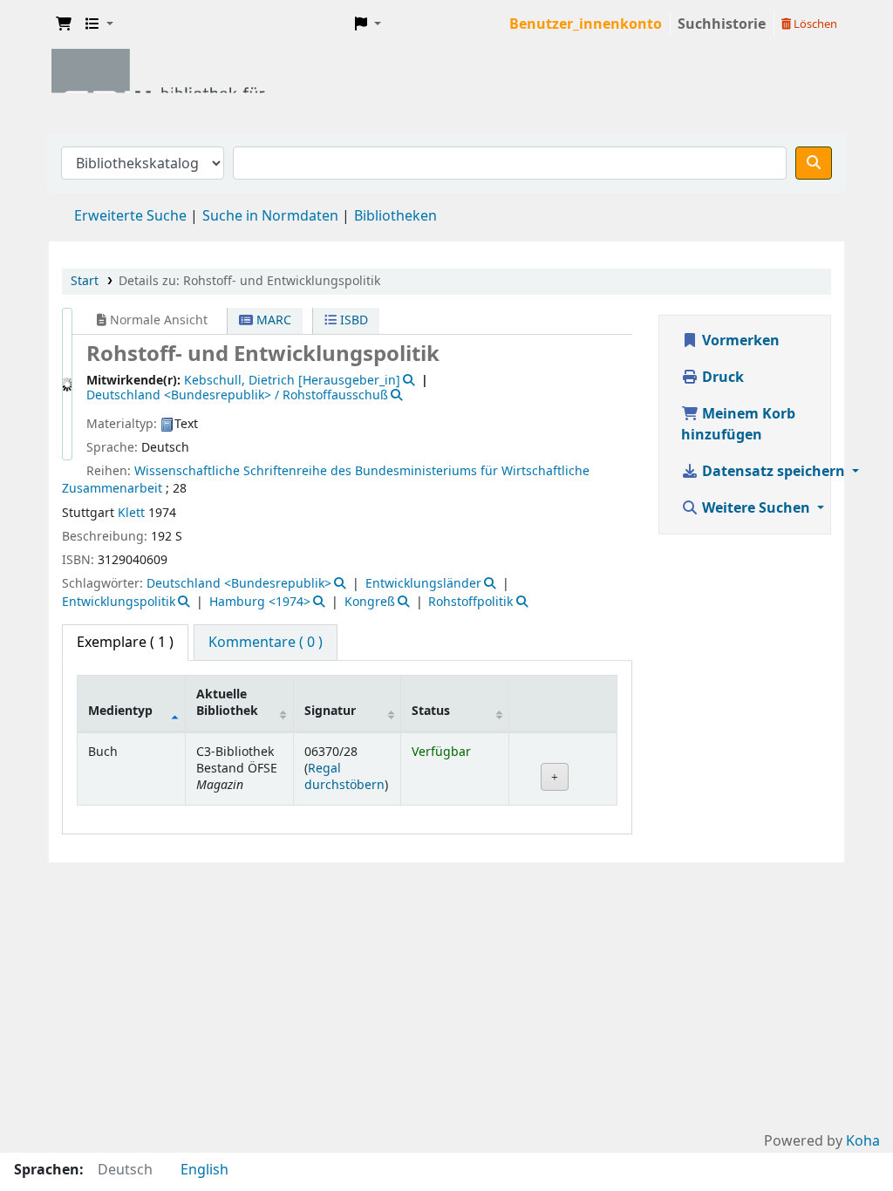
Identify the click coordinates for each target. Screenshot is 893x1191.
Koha (863, 1141)
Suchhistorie (722, 24)
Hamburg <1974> (259, 602)
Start (85, 281)
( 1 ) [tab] (125, 642)
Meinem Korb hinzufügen (738, 425)
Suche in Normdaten (270, 216)
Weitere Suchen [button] (756, 508)
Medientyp (120, 711)
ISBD (352, 320)
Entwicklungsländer (423, 584)
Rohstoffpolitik (470, 602)
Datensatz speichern (774, 471)
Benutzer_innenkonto (585, 24)
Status (431, 711)
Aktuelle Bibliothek (227, 702)
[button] (63, 24)
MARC (272, 320)
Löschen (814, 24)
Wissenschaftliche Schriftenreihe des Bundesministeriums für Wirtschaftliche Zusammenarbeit (326, 480)
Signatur (330, 711)
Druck (721, 377)
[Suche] (813, 163)
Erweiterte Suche (130, 216)
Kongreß (369, 602)
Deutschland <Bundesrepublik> (239, 584)
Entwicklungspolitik (118, 602)
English (204, 1170)
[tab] (265, 642)
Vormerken (739, 340)
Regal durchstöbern (344, 776)
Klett (131, 513)
